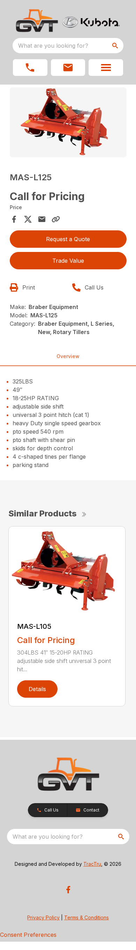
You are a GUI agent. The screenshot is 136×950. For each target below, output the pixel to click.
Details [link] (37, 689)
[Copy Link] (56, 219)
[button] (30, 67)
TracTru (92, 864)
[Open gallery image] (68, 122)
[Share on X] (28, 219)
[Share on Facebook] (14, 219)
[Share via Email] (42, 219)
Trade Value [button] (68, 260)
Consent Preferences (28, 934)
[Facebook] (68, 890)
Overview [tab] (68, 356)
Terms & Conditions (86, 917)
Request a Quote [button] (68, 239)
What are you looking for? (53, 45)
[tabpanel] (68, 123)
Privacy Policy (43, 917)
